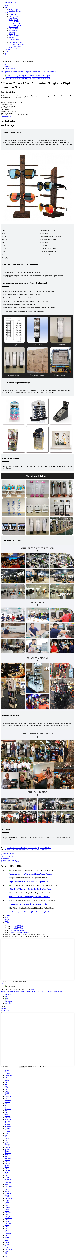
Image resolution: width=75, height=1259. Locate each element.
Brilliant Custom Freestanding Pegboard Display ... (29, 897)
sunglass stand (5, 858)
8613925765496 (6, 1010)
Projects (7, 51)
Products (7, 13)
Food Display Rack (38, 991)
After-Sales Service (15, 11)
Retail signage (16, 46)
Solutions (7, 49)
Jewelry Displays (26, 991)
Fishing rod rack (14, 14)
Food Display (13, 30)
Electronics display (14, 39)
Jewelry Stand (5, 991)
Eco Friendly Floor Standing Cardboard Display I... (29, 912)
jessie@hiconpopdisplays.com (20, 932)
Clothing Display (14, 20)
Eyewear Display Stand (8, 853)
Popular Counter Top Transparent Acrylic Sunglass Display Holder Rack (27, 849)
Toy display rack (14, 35)
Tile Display (12, 34)
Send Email (4, 1008)
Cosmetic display (14, 27)
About (7, 7)
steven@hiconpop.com (18, 930)
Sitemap (33, 989)
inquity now (4, 983)
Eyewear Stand (5, 855)
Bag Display (12, 37)
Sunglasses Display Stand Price (10, 862)
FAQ (6, 921)
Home (6, 6)
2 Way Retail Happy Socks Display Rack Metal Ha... (30, 889)
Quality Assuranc (14, 9)
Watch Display (13, 18)
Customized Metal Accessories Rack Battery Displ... (29, 904)
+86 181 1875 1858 (17, 926)
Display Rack (49, 991)
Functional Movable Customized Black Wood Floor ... (30, 874)
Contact (7, 55)
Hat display (16, 21)
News (6, 917)
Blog (6, 53)
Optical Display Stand (7, 856)
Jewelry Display (14, 16)
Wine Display (13, 32)
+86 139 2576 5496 (17, 928)
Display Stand (58, 991)
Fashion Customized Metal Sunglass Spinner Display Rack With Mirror (29, 848)
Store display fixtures (15, 42)
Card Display (13, 48)
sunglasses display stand (8, 860)
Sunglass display (14, 28)
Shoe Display (16, 23)
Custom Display (15, 991)
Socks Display (16, 25)
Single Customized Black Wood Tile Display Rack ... (29, 882)
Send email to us (6, 117)
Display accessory (18, 44)
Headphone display (18, 41)
